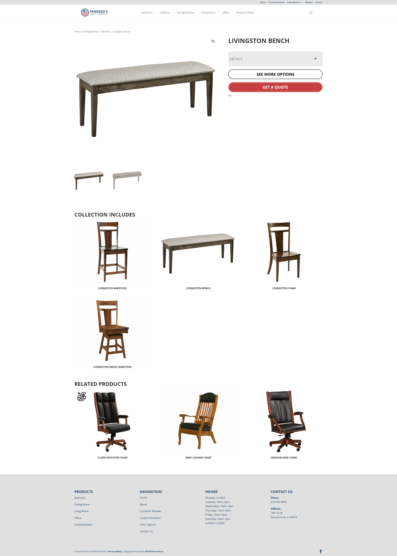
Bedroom (147, 12)
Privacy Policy (115, 551)
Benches (105, 31)
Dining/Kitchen (185, 12)
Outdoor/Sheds (245, 12)
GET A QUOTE (275, 87)
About (263, 2)
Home (77, 31)
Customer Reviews (150, 511)
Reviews (309, 2)
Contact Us (146, 531)
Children (165, 12)
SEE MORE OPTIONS (275, 74)
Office (225, 12)
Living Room (208, 12)
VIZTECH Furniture (154, 551)
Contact (319, 2)
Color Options (293, 2)
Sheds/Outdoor (83, 524)
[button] (213, 41)
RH (230, 95)
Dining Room (82, 504)
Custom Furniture (277, 2)
